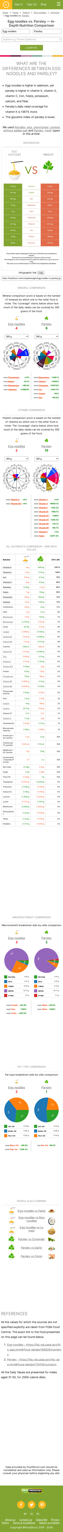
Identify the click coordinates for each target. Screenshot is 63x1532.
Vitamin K (7, 567)
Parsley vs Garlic (31, 1247)
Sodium (6, 703)
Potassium (7, 597)
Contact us (25, 1519)
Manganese (8, 622)
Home (5, 12)
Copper (6, 632)
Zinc (5, 656)
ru (31, 1513)
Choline (6, 708)
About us (10, 1519)
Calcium (6, 602)
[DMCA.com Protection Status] (31, 1492)
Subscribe (41, 1519)
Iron (4, 577)
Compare (54, 12)
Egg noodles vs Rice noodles (31, 1219)
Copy (41, 273)
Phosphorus (8, 676)
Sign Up (32, 4)
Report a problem (49, 1522)
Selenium (7, 587)
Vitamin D (7, 718)
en (25, 1513)
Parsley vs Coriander (31, 1239)
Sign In (18, 4)
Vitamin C (7, 572)
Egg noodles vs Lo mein (31, 1229)
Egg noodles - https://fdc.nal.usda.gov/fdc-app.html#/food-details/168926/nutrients (34, 1349)
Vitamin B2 (7, 637)
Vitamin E (7, 661)
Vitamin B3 (7, 641)
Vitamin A (7, 582)
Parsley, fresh (43, 130)
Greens (26, 12)
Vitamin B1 (7, 651)
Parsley (25, 15)
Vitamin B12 (8, 666)
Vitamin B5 (7, 681)
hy (38, 1513)
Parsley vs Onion (31, 1256)
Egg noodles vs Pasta (31, 1210)
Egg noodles (40, 12)
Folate (5, 592)
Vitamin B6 (7, 686)
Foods (16, 12)
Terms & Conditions (24, 1522)
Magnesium (8, 617)
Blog (43, 4)
